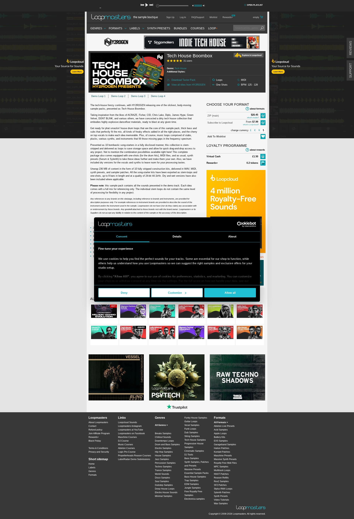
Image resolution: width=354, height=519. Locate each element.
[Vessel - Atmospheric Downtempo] (116, 377)
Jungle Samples (192, 488)
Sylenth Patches (222, 492)
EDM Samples (191, 484)
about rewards (257, 150)
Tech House (181, 68)
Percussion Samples (165, 463)
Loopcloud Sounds (127, 422)
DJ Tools (188, 454)
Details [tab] (177, 236)
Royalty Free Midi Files (225, 463)
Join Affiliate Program (99, 433)
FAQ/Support (197, 17)
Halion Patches (221, 448)
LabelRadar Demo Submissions (134, 459)
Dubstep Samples (164, 485)
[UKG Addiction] (220, 312)
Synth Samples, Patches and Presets (196, 464)
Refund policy (95, 429)
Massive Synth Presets (225, 459)
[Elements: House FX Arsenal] (104, 333)
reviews (350, 48)
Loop (213, 28)
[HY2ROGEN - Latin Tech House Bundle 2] (191, 312)
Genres (96, 28)
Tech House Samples (195, 440)
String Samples (192, 436)
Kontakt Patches (222, 452)
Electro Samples (163, 448)
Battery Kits (219, 437)
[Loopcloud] (42, 75)
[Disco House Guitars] (162, 312)
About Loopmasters (98, 422)
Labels (135, 28)
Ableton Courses (126, 448)
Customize (175, 292)
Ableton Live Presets (224, 426)
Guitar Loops (190, 421)
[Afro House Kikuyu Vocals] (250, 333)
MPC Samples (221, 466)
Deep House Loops (164, 488)
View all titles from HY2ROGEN (188, 84)
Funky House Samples (195, 417)
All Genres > (161, 425)
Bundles (180, 28)
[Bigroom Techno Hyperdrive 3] (191, 333)
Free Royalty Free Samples (193, 493)
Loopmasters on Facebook (131, 433)
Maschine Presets (223, 455)
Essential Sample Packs (196, 473)
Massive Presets (192, 469)
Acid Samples (221, 429)
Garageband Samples (225, 444)
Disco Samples (162, 477)
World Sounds (162, 474)
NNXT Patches (221, 474)
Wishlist (213, 17)
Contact (92, 426)
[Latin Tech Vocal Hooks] (250, 312)
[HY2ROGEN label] (116, 42)
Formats (115, 28)
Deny (124, 292)
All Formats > (221, 422)
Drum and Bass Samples (167, 444)
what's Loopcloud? (251, 125)
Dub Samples (191, 432)
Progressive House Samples (194, 445)
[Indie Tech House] (202, 42)
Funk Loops (190, 429)
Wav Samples (221, 503)
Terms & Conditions (98, 448)
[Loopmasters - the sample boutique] (125, 17)
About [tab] (232, 236)
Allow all (230, 292)
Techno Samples (163, 466)
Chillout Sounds (163, 437)
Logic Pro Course (127, 452)
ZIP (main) (213, 115)
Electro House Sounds (166, 492)
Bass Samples (191, 458)
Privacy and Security (98, 452)
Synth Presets (158, 28)
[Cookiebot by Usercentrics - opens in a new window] (240, 224)
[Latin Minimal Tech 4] (162, 333)
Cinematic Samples (194, 451)
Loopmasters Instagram (130, 426)
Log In (183, 17)
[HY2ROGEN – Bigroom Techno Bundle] (133, 312)
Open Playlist (255, 5)
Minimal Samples (163, 496)
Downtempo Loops (164, 441)
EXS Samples (221, 441)
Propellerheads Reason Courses (134, 455)
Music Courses (125, 444)
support (350, 70)
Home (91, 464)
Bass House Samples (195, 476)
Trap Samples (191, 480)
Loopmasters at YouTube (130, 429)
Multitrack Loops (222, 470)
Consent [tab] (121, 236)
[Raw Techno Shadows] (237, 377)
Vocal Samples (191, 425)
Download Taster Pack (183, 80)
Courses (197, 28)
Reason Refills (221, 477)
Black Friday (94, 441)
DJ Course (123, 441)
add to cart (263, 115)
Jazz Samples (162, 459)
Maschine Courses (127, 437)
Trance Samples (163, 470)
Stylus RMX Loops (223, 488)
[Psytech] (176, 377)
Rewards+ (228, 17)
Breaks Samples (163, 433)
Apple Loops (220, 433)
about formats (257, 108)
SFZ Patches (220, 485)
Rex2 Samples (221, 481)
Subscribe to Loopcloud (219, 122)
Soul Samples (162, 481)
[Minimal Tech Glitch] (220, 333)
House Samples (163, 455)
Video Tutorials (221, 500)
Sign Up (170, 17)
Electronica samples (194, 499)
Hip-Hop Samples (164, 452)
